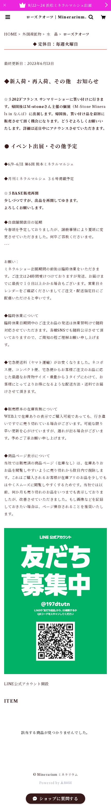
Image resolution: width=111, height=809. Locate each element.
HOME (10, 34)
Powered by (50, 783)
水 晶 (52, 34)
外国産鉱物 (32, 34)
